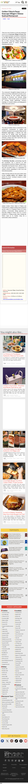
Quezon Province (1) (20, 669)
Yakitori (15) (5, 692)
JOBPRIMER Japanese (23, 774)
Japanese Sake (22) (19, 692)
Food (8, 18)
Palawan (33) (18, 657)
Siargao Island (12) (19, 674)
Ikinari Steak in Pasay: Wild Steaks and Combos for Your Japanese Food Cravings (16, 596)
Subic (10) (17, 676)
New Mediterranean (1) (7, 660)
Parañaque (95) (18, 661)
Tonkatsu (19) (5, 688)
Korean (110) (5, 635)
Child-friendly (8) (19, 686)
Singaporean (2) (5, 664)
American (9, 522)
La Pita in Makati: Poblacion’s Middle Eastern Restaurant (16, 575)
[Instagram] (11, 741)
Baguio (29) (18, 614)
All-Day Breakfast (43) (7, 700)
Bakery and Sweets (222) (8, 702)
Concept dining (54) (6, 710)
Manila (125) (18, 649)
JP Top (17, 2)
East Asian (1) (5, 656)
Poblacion (8, 521)
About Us (4, 764)
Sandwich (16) (5, 678)
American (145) (5, 612)
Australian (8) (5, 614)
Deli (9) (3, 715)
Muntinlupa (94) (19, 653)
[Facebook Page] (2, 741)
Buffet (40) (4, 706)
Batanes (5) (18, 682)
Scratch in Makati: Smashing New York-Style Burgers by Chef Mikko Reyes (14, 514)
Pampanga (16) (18, 659)
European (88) (5, 618)
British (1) (4, 654)
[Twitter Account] (7, 742)
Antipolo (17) (18, 612)
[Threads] (21, 742)
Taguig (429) (18, 680)
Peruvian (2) (5, 662)
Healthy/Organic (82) (7, 724)
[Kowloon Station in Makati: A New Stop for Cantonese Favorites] (4, 592)
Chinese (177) (5, 616)
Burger (20, 490)
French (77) (4, 622)
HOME (4, 18)
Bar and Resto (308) (6, 704)
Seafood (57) (5, 680)
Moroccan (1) (5, 658)
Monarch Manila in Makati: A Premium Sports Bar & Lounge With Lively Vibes (16, 582)
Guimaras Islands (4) (20, 630)
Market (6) (4, 726)
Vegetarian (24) (19, 705)
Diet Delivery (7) (6, 717)
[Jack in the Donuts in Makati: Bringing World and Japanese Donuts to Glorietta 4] (4, 545)
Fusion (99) (4, 624)
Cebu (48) (17, 626)
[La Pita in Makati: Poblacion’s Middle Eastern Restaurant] (4, 578)
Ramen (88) (4, 676)
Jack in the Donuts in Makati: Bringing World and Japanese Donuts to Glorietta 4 (16, 542)
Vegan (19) (17, 703)
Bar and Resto (17, 521)
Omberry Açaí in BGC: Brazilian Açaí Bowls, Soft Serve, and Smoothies (13, 387)
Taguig (8, 490)
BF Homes (13, 363)
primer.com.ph (13, 778)
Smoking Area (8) (19, 701)
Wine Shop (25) (5, 728)
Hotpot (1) (4, 672)
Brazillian (12, 396)
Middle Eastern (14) (6, 639)
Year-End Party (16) (19, 706)
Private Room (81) (19, 695)
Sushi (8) (4, 686)
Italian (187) (5, 631)
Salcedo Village (9, 458)
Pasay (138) (18, 663)
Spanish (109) (5, 643)
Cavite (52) (17, 624)
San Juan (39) (18, 672)
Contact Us (23, 767)
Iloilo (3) (17, 637)
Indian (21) (4, 629)
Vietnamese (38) (6, 648)
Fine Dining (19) (5, 719)
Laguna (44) (18, 641)
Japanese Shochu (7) (20, 694)
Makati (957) (18, 645)
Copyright (5, 767)
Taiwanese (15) (5, 645)
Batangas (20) (18, 618)
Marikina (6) (18, 651)
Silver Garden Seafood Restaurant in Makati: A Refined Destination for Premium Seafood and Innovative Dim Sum (15, 536)
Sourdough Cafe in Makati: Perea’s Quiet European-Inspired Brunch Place (16, 549)
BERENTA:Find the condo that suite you (5, 774)
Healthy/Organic (7, 396)
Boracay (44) (18, 622)
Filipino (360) (5, 620)
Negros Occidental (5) (20, 655)
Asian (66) (4, 650)
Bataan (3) (17, 616)
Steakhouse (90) (6, 684)
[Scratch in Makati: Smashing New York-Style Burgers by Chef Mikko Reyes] (14, 510)
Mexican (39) (5, 637)
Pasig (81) (17, 665)
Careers (14, 767)
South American (19, 363)
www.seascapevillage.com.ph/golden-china (13, 299)
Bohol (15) (17, 620)
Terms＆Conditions (23, 764)
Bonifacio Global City (14, 490)
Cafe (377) (4, 708)
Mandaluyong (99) (19, 647)
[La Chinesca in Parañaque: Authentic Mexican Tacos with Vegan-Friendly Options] (14, 352)
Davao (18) (17, 628)
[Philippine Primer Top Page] (5, 4)
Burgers (5, 491)
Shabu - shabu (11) (6, 682)
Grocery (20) (5, 722)
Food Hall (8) (5, 721)
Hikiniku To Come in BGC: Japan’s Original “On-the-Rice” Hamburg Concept (16, 569)
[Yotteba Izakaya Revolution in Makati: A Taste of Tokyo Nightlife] (4, 565)
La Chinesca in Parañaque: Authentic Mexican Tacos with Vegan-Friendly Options (13, 355)
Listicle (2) (4, 698)
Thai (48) (4, 646)
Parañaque (9, 363)
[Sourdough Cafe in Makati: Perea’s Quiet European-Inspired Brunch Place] (4, 552)
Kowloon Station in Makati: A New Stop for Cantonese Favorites (16, 589)
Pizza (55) (4, 674)
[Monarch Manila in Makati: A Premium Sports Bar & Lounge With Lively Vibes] (4, 585)
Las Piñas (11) (18, 643)
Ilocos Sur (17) (18, 635)
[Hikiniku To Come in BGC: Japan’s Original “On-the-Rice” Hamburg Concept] (4, 572)
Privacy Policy (14, 764)
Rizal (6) (17, 670)
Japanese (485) (5, 633)
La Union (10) (18, 639)
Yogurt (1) (4, 694)
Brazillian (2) (5, 652)
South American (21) (7, 641)
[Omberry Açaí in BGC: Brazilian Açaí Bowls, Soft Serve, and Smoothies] (14, 384)
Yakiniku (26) (5, 690)
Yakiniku (18, 458)
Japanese (22, 458)
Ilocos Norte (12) (19, 634)
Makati (14, 458)
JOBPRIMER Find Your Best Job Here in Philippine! (14, 774)
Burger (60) (4, 668)
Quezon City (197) (19, 667)
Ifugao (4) (17, 632)
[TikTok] (16, 742)
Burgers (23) (5, 670)
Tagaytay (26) (18, 678)
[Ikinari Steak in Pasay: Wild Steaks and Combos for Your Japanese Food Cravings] (4, 599)
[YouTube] (22, 760)
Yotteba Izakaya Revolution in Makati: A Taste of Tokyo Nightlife (16, 562)
